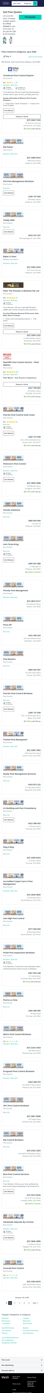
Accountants (6, 1330)
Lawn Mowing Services (10, 1337)
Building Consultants (10, 259)
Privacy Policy (31, 1377)
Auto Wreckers (28, 1333)
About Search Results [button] (35, 57)
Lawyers (26, 1318)
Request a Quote (22, 116)
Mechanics (27, 1321)
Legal (14, 1389)
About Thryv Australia (16, 1377)
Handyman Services (9, 1343)
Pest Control (7, 78)
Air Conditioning (7, 1340)
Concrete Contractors (31, 1330)
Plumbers (5, 1318)
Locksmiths (6, 1323)
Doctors (4, 1333)
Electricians (6, 1321)
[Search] (35, 3)
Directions (6, 85)
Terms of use (16, 1384)
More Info (14, 85)
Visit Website (8, 110)
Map (7, 56)
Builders (26, 1328)
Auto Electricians (8, 1328)
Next (34, 1303)
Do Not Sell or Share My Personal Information (31, 1384)
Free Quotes (30, 17)
